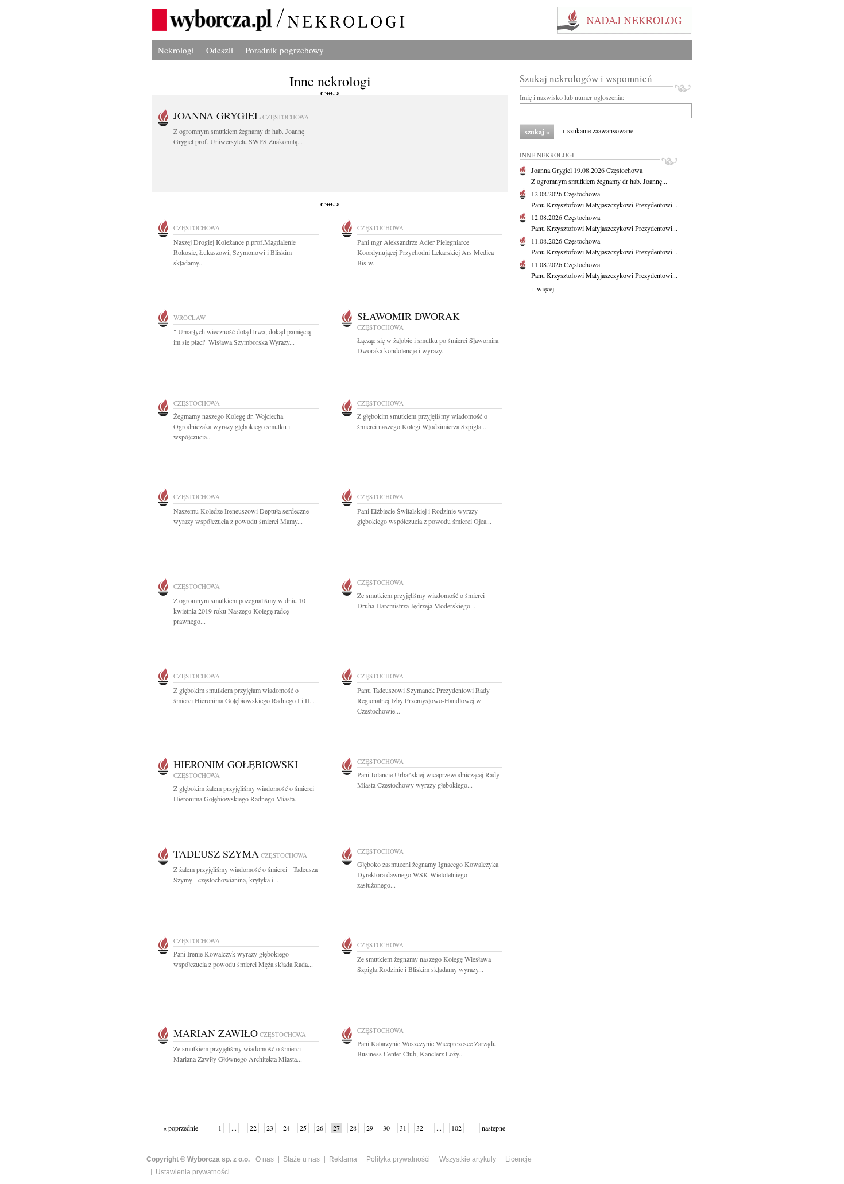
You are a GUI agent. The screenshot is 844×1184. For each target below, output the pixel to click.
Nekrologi (176, 50)
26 (319, 1127)
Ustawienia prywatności (193, 1172)
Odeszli (219, 50)
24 (286, 1127)
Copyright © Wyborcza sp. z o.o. (198, 1159)
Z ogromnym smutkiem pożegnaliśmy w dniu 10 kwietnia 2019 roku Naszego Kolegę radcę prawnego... (239, 611)
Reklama (343, 1159)
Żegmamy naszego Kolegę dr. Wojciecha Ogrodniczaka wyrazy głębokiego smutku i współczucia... (231, 426)
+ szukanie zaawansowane (597, 130)
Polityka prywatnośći (398, 1159)
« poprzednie (181, 1127)
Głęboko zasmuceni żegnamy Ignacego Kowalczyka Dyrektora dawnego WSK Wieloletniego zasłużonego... (427, 874)
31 (403, 1127)
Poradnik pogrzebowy (284, 50)
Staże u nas (301, 1159)
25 (303, 1127)
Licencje (518, 1159)
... (234, 1127)
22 (253, 1127)
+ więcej (542, 288)
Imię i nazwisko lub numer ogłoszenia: (572, 97)
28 (353, 1127)
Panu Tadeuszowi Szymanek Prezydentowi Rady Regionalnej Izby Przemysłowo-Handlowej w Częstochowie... (423, 700)
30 (386, 1127)
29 (369, 1127)
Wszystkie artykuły (467, 1159)
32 (419, 1127)
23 (269, 1127)
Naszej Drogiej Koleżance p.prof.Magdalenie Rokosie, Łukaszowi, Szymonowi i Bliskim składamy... (234, 252)
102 (456, 1127)
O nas (264, 1159)
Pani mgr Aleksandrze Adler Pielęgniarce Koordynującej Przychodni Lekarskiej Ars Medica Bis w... (425, 252)
